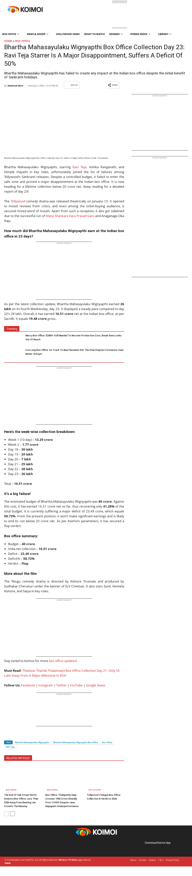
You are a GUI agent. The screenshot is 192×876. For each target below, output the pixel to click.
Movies (62, 859)
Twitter (61, 685)
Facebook (28, 685)
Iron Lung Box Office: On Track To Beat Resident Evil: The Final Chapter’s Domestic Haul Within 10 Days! (74, 352)
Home (8, 41)
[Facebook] (7, 736)
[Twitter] (13, 736)
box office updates (62, 661)
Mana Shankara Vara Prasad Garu (70, 216)
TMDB (7, 863)
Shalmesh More (15, 85)
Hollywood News (68, 34)
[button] (112, 85)
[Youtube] (30, 847)
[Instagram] (15, 847)
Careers (152, 860)
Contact (142, 860)
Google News (95, 685)
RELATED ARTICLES (18, 758)
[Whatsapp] (19, 736)
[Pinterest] (20, 847)
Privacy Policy (172, 860)
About (133, 860)
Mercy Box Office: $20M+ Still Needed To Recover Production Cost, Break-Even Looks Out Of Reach (73, 337)
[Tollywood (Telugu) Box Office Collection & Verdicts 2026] (105, 779)
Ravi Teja (79, 167)
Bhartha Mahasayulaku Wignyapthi (32, 742)
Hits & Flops (94, 789)
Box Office (22, 41)
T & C (160, 860)
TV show (72, 859)
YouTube (76, 685)
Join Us (74, 84)
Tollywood (18, 201)
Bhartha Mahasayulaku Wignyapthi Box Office (75, 742)
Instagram (45, 685)
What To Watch (94, 34)
